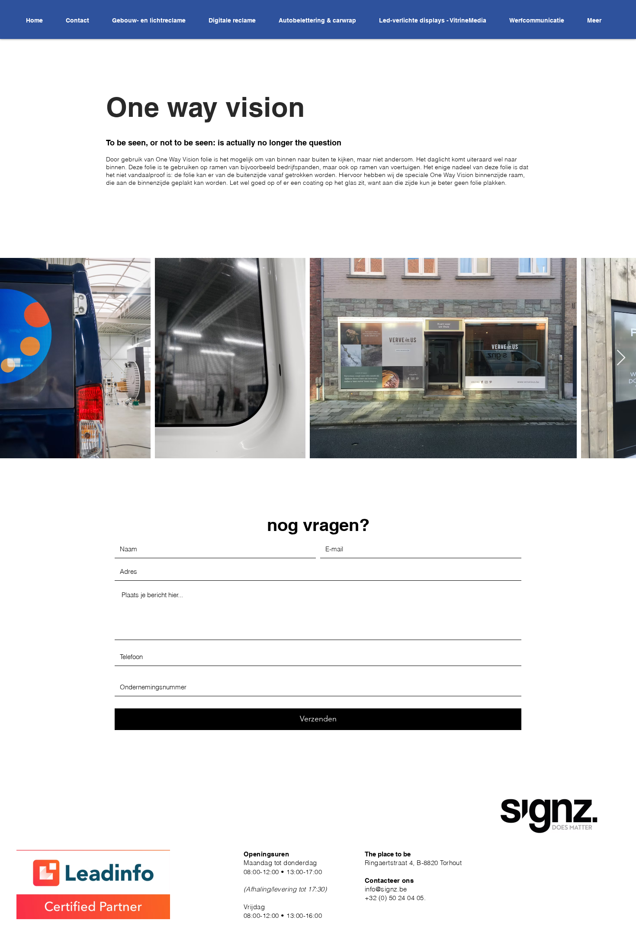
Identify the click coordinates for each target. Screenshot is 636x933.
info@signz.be (386, 889)
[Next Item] (621, 358)
